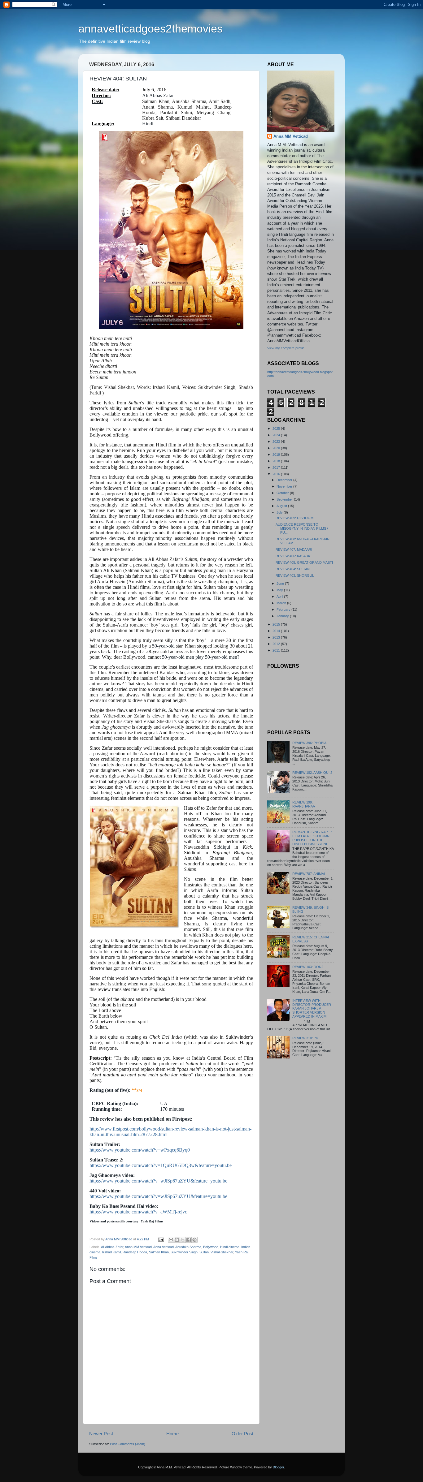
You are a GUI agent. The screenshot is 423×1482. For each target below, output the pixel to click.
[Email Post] (161, 1239)
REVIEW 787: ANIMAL (309, 874)
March (282, 603)
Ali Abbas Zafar (112, 1247)
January (283, 616)
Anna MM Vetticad (138, 1247)
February (284, 609)
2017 (277, 467)
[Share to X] (183, 1240)
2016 (277, 474)
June (281, 583)
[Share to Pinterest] (194, 1240)
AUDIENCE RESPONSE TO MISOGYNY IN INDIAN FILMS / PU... (302, 528)
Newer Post (101, 1433)
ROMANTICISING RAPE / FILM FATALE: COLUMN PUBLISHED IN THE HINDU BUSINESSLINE (312, 838)
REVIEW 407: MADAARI (294, 549)
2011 (277, 650)
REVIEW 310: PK (305, 1038)
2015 (277, 624)
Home (172, 1433)
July (280, 512)
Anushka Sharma (188, 1247)
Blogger (278, 1467)
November (285, 486)
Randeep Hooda (135, 1252)
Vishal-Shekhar (222, 1252)
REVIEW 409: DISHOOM (294, 518)
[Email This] (171, 1240)
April (280, 596)
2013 (277, 637)
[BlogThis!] (177, 1240)
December (285, 480)
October (283, 493)
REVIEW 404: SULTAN (293, 569)
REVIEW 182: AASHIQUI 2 (312, 772)
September (285, 499)
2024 (277, 435)
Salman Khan (159, 1252)
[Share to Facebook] (188, 1240)
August (282, 506)
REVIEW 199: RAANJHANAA (303, 804)
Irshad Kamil (111, 1252)
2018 (277, 461)
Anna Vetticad (163, 1247)
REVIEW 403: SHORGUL (295, 575)
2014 (277, 631)
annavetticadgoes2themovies (150, 28)
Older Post (242, 1433)
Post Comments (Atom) (127, 1444)
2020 (277, 448)
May (280, 590)
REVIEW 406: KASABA (293, 556)
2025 (277, 428)
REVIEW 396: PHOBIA (309, 743)
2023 (277, 441)
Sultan (204, 1252)
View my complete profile (285, 348)
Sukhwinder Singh (184, 1252)
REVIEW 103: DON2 (307, 967)
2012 (277, 644)
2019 (277, 454)
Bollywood (210, 1247)
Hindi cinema (229, 1247)
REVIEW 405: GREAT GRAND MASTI (304, 562)
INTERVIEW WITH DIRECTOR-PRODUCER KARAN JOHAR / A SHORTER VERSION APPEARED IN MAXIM (311, 1009)
